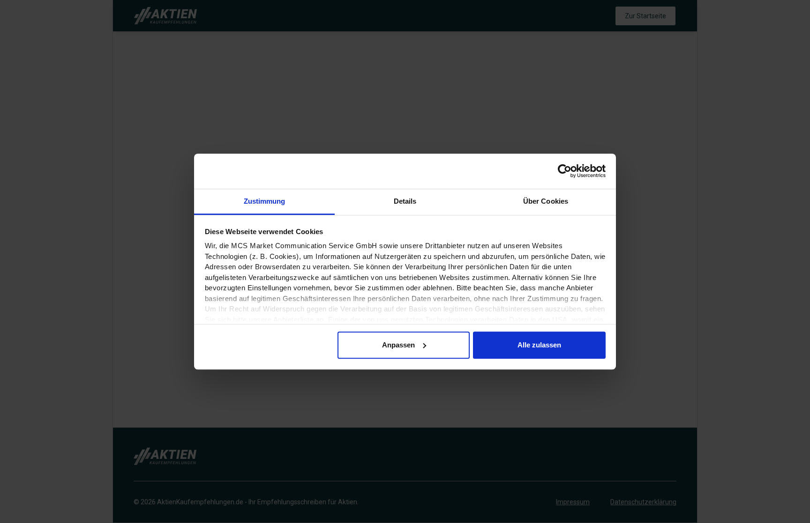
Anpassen (398, 345)
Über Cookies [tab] (545, 201)
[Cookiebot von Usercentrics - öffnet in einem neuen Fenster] (565, 171)
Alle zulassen (539, 345)
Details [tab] (405, 201)
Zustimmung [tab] (264, 201)
